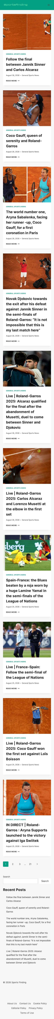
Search (6, 876)
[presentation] (27, 32)
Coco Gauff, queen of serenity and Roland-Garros (24, 140)
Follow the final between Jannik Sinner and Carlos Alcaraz (25, 64)
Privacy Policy (36, 1008)
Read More (12, 81)
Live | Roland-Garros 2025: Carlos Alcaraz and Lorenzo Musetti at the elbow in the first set (26, 503)
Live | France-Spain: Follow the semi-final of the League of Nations (26, 672)
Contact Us (25, 1003)
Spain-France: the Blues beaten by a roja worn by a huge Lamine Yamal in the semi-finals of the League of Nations (27, 590)
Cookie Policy (40, 1003)
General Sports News (16, 54)
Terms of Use (27, 1013)
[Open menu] (48, 5)
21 (30, 864)
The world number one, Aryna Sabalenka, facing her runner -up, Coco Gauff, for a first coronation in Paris (26, 222)
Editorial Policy (18, 1008)
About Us (12, 1003)
